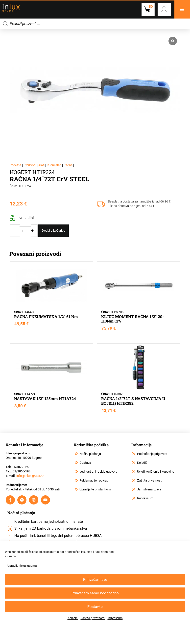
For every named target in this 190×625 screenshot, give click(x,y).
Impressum (115, 618)
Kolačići (73, 618)
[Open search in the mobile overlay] (95, 24)
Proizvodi (30, 165)
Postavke (95, 607)
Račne (68, 165)
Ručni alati (54, 165)
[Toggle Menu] (182, 9)
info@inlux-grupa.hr (30, 476)
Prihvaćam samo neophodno (95, 593)
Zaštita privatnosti (93, 618)
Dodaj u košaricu (53, 230)
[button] (164, 9)
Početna (15, 165)
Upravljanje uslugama (22, 565)
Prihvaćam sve (95, 579)
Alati (41, 165)
